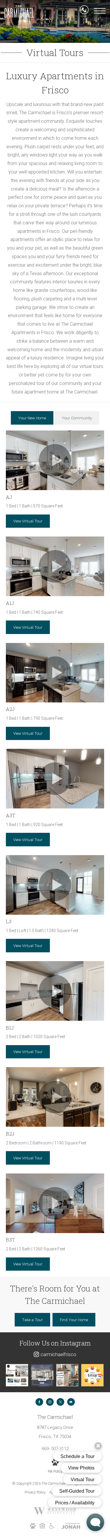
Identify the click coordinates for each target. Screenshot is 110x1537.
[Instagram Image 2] (42, 1375)
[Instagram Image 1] (17, 1375)
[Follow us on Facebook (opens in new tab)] (39, 1402)
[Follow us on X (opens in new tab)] (60, 1402)
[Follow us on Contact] (71, 1402)
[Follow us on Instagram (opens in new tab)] (50, 1402)
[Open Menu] (100, 11)
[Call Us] (84, 10)
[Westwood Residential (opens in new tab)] (55, 1513)
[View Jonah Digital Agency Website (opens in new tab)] (71, 1527)
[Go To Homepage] (19, 11)
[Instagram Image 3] (67, 1375)
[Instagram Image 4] (92, 1375)
